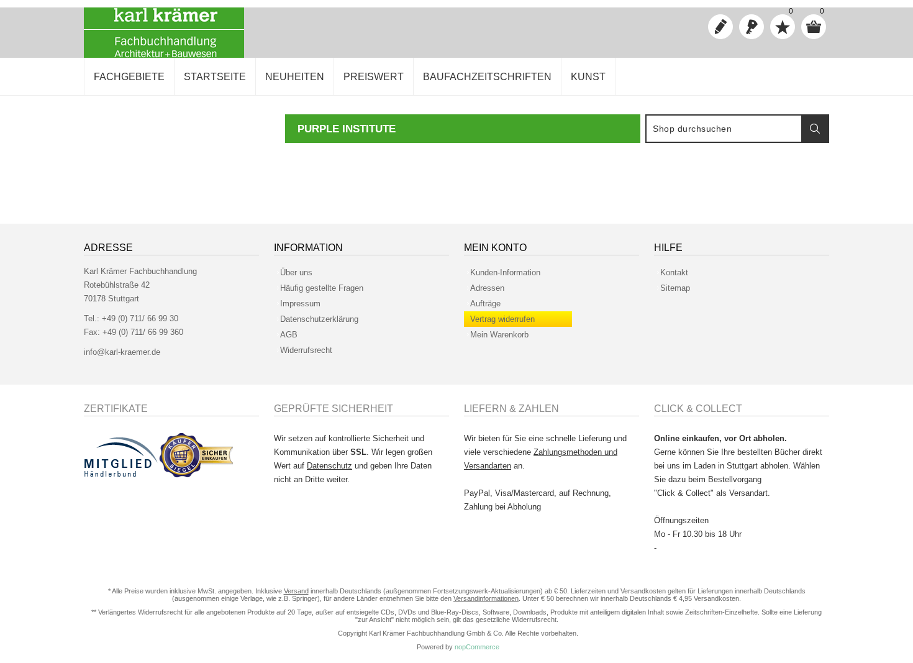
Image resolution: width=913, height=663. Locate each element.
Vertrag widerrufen (502, 319)
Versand (296, 591)
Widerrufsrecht (306, 350)
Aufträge (485, 303)
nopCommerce (477, 647)
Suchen (815, 129)
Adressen (487, 288)
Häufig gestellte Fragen (321, 288)
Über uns (296, 272)
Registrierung (720, 26)
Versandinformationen (486, 598)
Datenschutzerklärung (319, 319)
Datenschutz (329, 465)
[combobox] (724, 129)
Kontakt (674, 272)
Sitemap (675, 288)
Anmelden (751, 26)
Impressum (300, 303)
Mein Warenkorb (499, 334)
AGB (289, 334)
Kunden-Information (505, 272)
